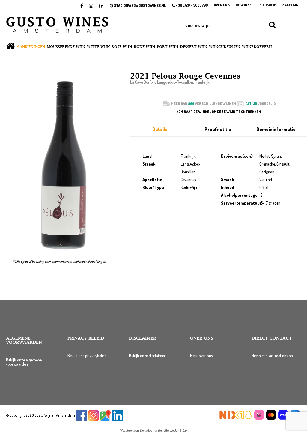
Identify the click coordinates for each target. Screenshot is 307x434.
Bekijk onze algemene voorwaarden (24, 362)
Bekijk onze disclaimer (147, 355)
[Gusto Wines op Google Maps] (105, 419)
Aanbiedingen (31, 47)
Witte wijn (98, 47)
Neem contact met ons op (272, 355)
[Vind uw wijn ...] (272, 24)
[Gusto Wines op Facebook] (81, 419)
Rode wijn (144, 47)
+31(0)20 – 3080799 (192, 5)
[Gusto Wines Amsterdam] (57, 25)
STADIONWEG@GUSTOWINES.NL (137, 5)
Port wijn (167, 47)
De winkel (244, 5)
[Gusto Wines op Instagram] (93, 419)
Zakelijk (290, 5)
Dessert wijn (193, 47)
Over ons (222, 5)
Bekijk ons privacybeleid (87, 355)
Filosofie (267, 5)
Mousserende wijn (66, 47)
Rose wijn (122, 47)
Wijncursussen (224, 47)
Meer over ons (201, 355)
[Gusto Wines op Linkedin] (117, 419)
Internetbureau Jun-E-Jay (172, 430)
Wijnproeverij (257, 47)
